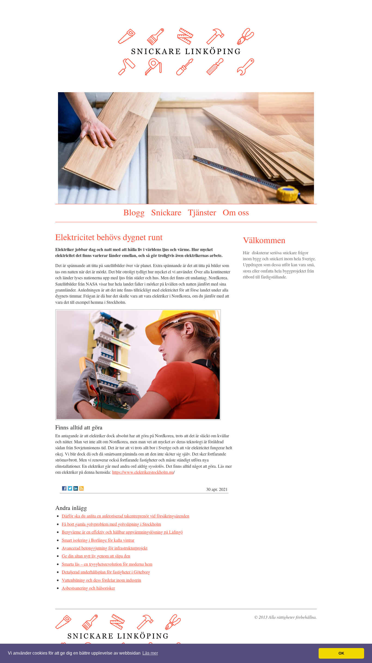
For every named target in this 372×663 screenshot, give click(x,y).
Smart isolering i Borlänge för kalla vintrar (98, 540)
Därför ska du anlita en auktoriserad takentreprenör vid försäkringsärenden (125, 516)
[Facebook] (64, 488)
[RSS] (81, 488)
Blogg (134, 212)
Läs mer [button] (150, 653)
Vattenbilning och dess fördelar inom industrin (101, 580)
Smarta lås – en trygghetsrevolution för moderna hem (107, 564)
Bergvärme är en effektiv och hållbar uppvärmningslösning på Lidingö (122, 532)
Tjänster (202, 212)
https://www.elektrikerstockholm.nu (142, 472)
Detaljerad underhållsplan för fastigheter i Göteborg (106, 572)
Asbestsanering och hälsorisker (88, 588)
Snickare (166, 212)
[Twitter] (70, 488)
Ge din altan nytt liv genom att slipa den (96, 556)
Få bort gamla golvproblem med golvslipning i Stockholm (111, 524)
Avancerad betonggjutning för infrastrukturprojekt (104, 548)
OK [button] (341, 653)
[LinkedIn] (76, 488)
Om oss (236, 212)
